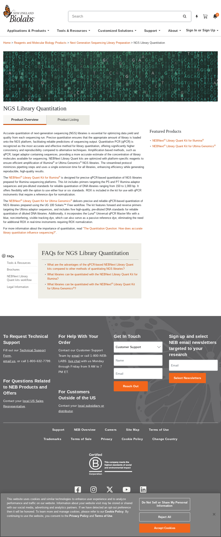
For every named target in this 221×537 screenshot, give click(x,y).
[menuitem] (28, 31)
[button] (184, 16)
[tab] (19, 256)
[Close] (214, 514)
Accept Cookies (164, 528)
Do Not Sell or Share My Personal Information (165, 504)
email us (9, 361)
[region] (110, 515)
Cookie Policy (132, 439)
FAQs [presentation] (10, 256)
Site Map (132, 429)
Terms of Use (159, 429)
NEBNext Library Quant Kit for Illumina (34, 177)
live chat (74, 361)
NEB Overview (85, 429)
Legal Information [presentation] (17, 287)
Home (7, 42)
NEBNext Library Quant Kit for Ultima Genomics (40, 201)
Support (58, 429)
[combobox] (124, 16)
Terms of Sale (81, 439)
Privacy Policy (78, 516)
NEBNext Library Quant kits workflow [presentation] (19, 278)
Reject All (164, 517)
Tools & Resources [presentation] (19, 262)
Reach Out (131, 386)
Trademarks (52, 439)
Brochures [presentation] (13, 269)
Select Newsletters (187, 378)
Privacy (106, 439)
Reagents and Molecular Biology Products (40, 42)
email (75, 355)
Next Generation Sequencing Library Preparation (100, 42)
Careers (111, 429)
